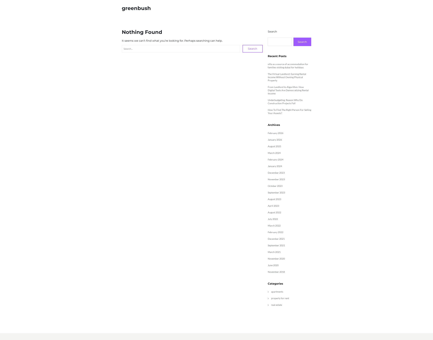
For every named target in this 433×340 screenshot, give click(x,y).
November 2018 (276, 271)
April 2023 (273, 205)
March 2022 (274, 225)
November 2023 (276, 179)
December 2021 (276, 238)
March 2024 (274, 152)
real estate (276, 304)
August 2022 (274, 212)
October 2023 (275, 185)
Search (252, 48)
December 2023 (276, 172)
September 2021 (276, 245)
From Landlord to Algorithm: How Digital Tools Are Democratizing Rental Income (288, 90)
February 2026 (275, 133)
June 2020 (273, 265)
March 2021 (274, 252)
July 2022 (273, 219)
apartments (277, 291)
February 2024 (275, 159)
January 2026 (275, 139)
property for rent (280, 298)
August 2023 (274, 199)
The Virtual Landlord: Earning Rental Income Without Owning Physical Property (287, 77)
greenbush (136, 8)
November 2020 (276, 258)
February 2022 (275, 232)
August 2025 (274, 146)
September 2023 (276, 192)
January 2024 (275, 166)
